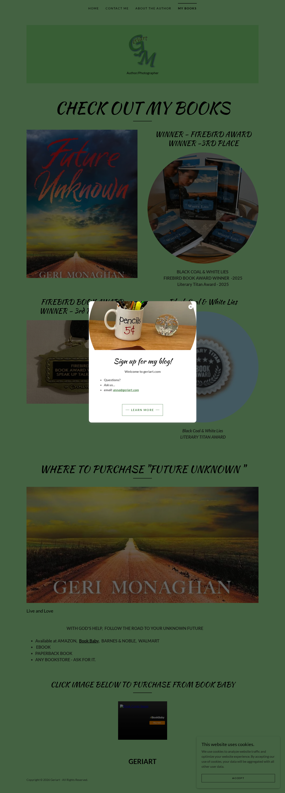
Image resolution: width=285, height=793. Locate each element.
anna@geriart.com (126, 390)
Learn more (142, 410)
